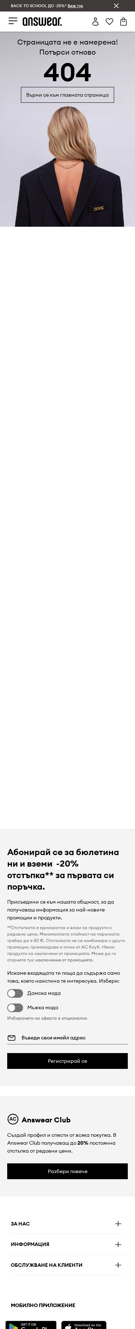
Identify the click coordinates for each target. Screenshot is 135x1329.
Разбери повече (67, 1171)
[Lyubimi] (109, 21)
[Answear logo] (42, 21)
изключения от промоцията (64, 960)
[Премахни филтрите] (116, 5)
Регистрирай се (67, 1061)
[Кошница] (123, 21)
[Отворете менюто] (13, 21)
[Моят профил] (95, 21)
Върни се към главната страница (67, 95)
